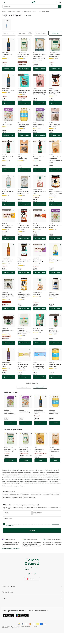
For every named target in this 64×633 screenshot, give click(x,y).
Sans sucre (46, 494)
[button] (9, 33)
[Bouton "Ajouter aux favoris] (13, 39)
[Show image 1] (23, 85)
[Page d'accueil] (33, 2)
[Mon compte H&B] (56, 2)
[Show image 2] (24, 85)
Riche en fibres (55, 494)
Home (3, 11)
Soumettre (32, 530)
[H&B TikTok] (35, 574)
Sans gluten (25, 494)
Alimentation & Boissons (14, 11)
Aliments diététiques (29, 497)
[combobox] (30, 7)
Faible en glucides (36, 494)
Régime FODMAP (17, 497)
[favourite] (15, 396)
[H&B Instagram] (29, 574)
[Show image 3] (24, 186)
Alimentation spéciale (30, 11)
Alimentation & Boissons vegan (11, 494)
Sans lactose (6, 497)
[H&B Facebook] (32, 574)
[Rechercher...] (60, 7)
